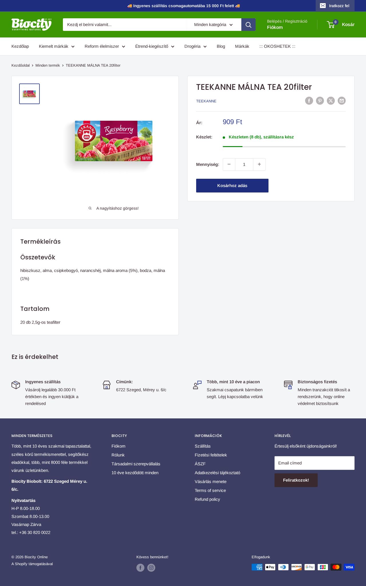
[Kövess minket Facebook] (140, 568)
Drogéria (192, 46)
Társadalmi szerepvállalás (136, 463)
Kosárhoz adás (232, 185)
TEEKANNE (206, 101)
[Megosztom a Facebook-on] (309, 100)
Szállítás (203, 446)
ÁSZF (200, 463)
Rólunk (118, 454)
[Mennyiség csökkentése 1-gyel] (229, 164)
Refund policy (207, 499)
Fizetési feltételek (211, 454)
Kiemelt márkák (53, 46)
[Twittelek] (331, 100)
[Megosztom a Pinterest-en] (320, 100)
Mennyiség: (207, 164)
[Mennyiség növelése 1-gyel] (259, 164)
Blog (221, 46)
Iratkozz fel (339, 5)
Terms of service (210, 490)
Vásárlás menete (210, 481)
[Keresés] (248, 24)
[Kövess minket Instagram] (151, 568)
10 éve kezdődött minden (135, 472)
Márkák (242, 46)
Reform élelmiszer (102, 46)
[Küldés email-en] (342, 100)
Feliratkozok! (296, 480)
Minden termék (47, 65)
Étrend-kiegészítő (151, 46)
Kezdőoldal (20, 65)
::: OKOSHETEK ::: (277, 46)
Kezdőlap (20, 46)
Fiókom (275, 27)
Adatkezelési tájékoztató (217, 472)
